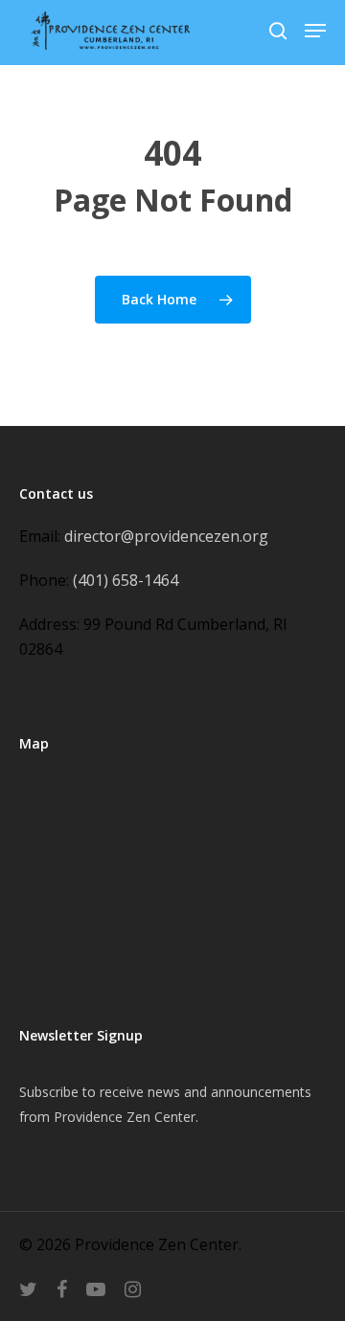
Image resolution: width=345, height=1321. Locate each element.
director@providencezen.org (166, 536)
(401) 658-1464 (125, 580)
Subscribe (49, 1092)
